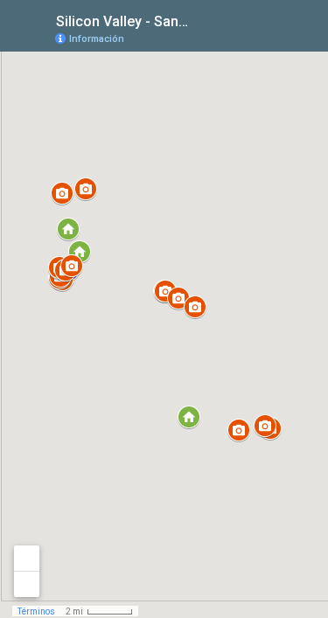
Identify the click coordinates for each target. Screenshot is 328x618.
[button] (189, 417)
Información (96, 39)
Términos (36, 611)
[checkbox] (202, 20)
